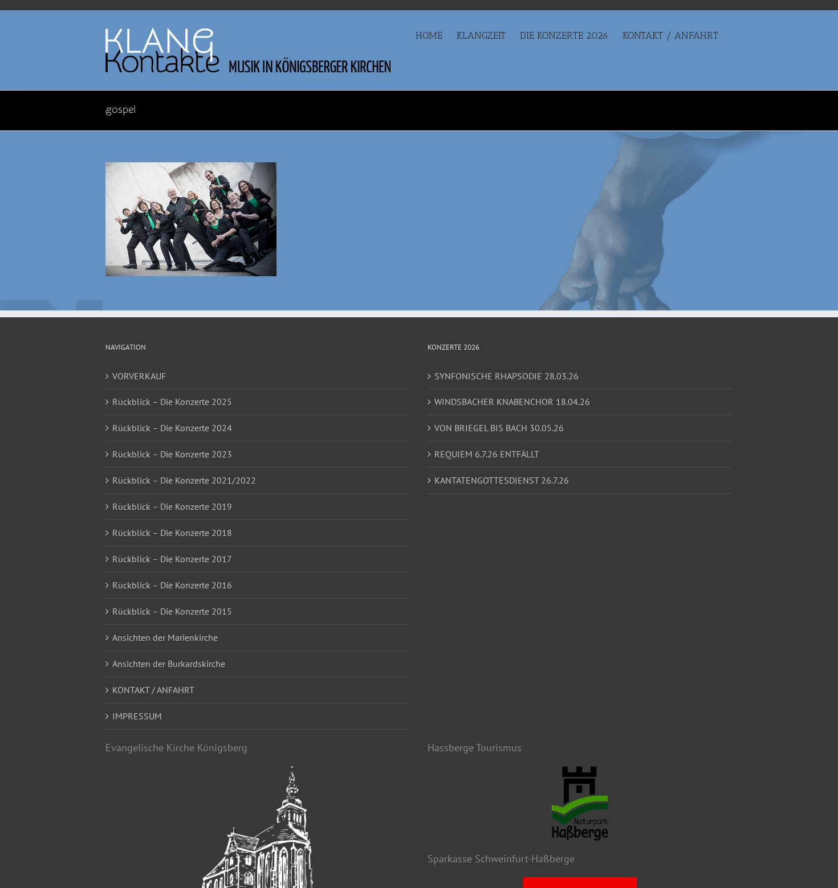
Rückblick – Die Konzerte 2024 (172, 427)
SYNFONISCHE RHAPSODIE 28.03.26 (506, 376)
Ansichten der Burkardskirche (168, 663)
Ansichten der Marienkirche (165, 637)
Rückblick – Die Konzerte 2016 (172, 585)
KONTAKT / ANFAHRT (153, 689)
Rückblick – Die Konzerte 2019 (172, 506)
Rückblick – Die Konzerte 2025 (172, 401)
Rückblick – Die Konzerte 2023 (172, 454)
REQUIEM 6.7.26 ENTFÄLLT (486, 454)
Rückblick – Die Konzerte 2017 (172, 558)
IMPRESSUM (137, 716)
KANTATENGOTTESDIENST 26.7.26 (501, 480)
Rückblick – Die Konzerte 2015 (172, 611)
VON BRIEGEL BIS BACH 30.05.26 (499, 427)
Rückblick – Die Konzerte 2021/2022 (184, 480)
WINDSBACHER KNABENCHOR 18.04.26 (512, 401)
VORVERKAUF (139, 376)
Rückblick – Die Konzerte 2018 (172, 532)
